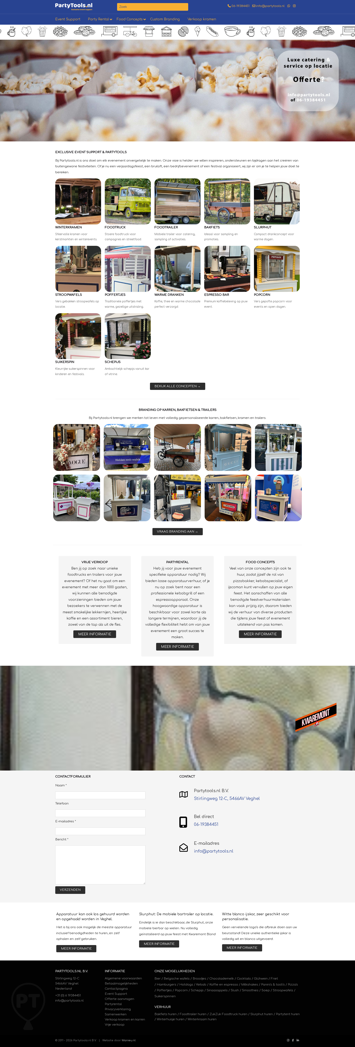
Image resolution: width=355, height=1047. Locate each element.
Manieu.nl (129, 1040)
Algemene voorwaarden (123, 978)
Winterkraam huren (202, 1019)
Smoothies (250, 990)
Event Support (67, 19)
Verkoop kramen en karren (125, 1019)
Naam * (61, 785)
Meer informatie (94, 634)
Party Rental (98, 19)
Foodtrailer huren (193, 1014)
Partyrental (113, 1004)
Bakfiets (212, 227)
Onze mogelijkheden (174, 971)
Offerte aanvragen (119, 999)
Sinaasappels (217, 990)
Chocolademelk (221, 978)
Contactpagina (116, 988)
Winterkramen (68, 227)
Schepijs (113, 362)
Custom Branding (165, 19)
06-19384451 (240, 6)
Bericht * (61, 839)
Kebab (201, 984)
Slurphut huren (261, 1014)
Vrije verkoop (114, 1024)
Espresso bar (216, 295)
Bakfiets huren (165, 1014)
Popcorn (262, 295)
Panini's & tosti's (273, 984)
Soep (266, 990)
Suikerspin (64, 362)
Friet (274, 978)
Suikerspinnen (165, 996)
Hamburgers (166, 984)
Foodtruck (115, 227)
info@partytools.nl (270, 6)
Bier (157, 978)
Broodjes (199, 978)
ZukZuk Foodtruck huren (228, 1014)
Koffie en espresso (223, 984)
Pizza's (293, 984)
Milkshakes (249, 984)
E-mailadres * (65, 821)
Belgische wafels (177, 978)
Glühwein (261, 978)
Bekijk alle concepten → (177, 386)
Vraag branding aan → (177, 531)
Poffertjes (115, 295)
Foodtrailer (166, 227)
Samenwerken (116, 1014)
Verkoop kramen (202, 19)
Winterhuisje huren (170, 1019)
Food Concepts (130, 19)
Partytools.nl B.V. (71, 971)
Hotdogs (186, 984)
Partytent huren (288, 1014)
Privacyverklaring (118, 1009)
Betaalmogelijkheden (121, 983)
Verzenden (70, 890)
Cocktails (244, 978)
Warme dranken (169, 295)
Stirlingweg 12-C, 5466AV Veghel (227, 798)
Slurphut (262, 227)
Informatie (115, 971)
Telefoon (62, 803)
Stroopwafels (68, 295)
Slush (235, 990)
